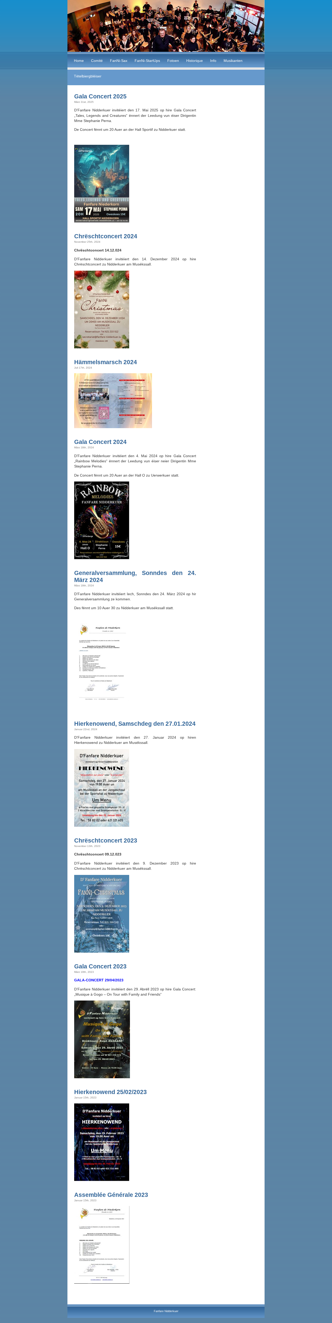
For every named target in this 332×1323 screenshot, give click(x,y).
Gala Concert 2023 (100, 966)
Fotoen (173, 61)
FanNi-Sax (118, 61)
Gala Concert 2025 (100, 96)
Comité (97, 61)
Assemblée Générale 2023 (111, 1194)
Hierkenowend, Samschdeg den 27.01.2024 (135, 723)
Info (213, 61)
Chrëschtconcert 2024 (105, 236)
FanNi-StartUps (147, 61)
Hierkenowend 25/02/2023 (110, 1092)
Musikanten (233, 61)
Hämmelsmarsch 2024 (105, 362)
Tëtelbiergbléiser (87, 76)
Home (79, 61)
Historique (194, 61)
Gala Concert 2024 (100, 441)
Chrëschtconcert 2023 (105, 840)
